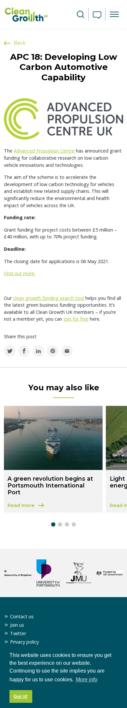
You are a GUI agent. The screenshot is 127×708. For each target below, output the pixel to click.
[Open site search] (80, 14)
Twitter (18, 633)
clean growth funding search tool (48, 298)
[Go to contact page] (97, 15)
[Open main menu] (114, 14)
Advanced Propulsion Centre (44, 151)
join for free (76, 319)
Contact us (22, 616)
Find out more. (19, 273)
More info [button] (86, 679)
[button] (53, 524)
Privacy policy (24, 642)
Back (19, 43)
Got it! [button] (21, 696)
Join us (17, 625)
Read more (53, 505)
